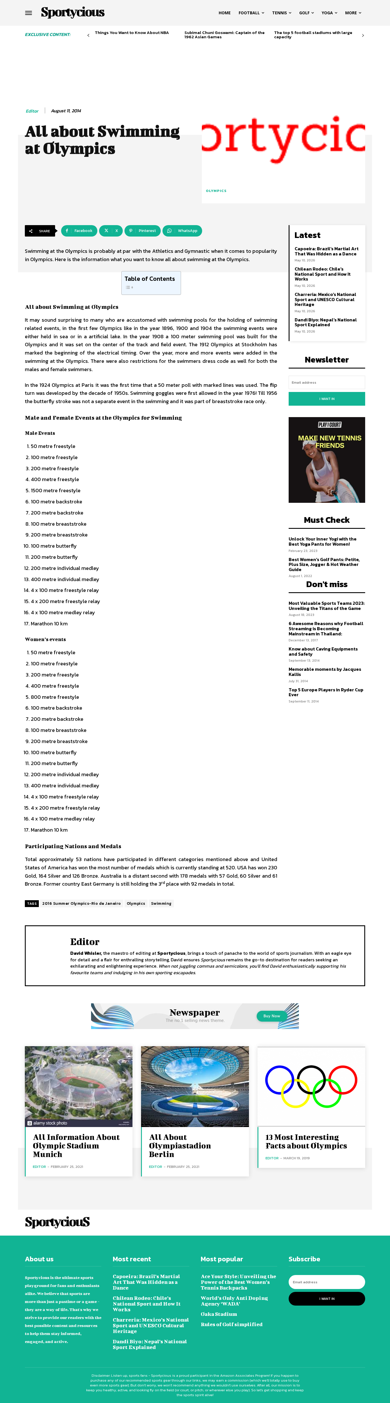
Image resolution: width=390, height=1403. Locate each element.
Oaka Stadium (219, 1314)
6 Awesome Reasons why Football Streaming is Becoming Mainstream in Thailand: (326, 628)
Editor (32, 111)
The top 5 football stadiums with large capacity (313, 34)
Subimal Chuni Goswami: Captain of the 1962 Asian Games (224, 34)
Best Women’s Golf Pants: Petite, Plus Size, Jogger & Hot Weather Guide (324, 564)
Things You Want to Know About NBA (132, 32)
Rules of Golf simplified (232, 1324)
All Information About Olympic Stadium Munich (76, 1145)
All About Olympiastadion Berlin (180, 1145)
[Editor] (48, 955)
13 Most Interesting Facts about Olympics (306, 1141)
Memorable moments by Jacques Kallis (325, 672)
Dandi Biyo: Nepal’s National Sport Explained (326, 322)
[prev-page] (88, 35)
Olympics (216, 190)
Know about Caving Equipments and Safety (323, 651)
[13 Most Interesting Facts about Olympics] (311, 1086)
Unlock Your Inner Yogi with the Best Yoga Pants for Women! (323, 541)
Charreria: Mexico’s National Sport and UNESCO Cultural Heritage (325, 299)
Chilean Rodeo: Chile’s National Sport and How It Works (323, 273)
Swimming (161, 903)
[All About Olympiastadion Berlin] (195, 1086)
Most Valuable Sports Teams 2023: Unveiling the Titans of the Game (327, 606)
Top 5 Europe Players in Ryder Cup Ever (326, 692)
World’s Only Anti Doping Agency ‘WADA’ (234, 1301)
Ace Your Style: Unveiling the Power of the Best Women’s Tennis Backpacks (238, 1282)
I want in (327, 398)
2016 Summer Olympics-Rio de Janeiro (81, 903)
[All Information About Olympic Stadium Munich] (78, 1086)
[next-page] (363, 35)
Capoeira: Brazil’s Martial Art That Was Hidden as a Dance (327, 251)
